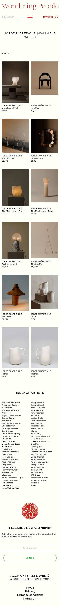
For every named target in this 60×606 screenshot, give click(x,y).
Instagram (30, 599)
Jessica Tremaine (10, 480)
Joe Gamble (7, 483)
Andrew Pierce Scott (11, 410)
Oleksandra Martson (40, 441)
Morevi (34, 431)
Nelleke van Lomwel (40, 436)
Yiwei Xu (35, 483)
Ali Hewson (7, 408)
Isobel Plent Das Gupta (13, 477)
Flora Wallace (8, 457)
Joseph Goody (38, 405)
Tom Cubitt (36, 470)
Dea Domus (7, 431)
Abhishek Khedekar (11, 402)
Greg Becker (7, 465)
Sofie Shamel (37, 457)
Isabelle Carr (8, 472)
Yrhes (33, 485)
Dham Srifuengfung (11, 433)
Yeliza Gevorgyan (39, 480)
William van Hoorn (39, 477)
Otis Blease (36, 444)
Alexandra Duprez (10, 405)
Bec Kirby (6, 421)
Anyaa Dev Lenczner (11, 415)
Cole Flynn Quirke (10, 428)
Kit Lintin (35, 415)
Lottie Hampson (38, 421)
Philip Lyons (36, 446)
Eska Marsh (7, 454)
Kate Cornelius (38, 408)
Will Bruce (35, 475)
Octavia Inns (37, 439)
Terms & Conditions (30, 595)
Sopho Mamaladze (40, 462)
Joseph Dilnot (37, 402)
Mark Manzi (36, 423)
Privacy (30, 591)
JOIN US (30, 558)
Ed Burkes (6, 439)
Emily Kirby (7, 449)
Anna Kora (7, 413)
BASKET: (50, 17)
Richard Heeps (38, 449)
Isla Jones (6, 475)
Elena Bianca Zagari (11, 444)
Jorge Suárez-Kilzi (10, 488)
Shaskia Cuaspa (38, 454)
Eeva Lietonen (8, 441)
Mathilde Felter (38, 426)
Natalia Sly (36, 433)
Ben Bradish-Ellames (11, 423)
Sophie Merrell (38, 459)
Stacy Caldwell (38, 465)
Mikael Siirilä (37, 428)
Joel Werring (7, 485)
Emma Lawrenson (10, 452)
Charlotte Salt (8, 426)
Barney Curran (8, 418)
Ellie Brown (7, 446)
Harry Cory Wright (10, 470)
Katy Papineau (37, 413)
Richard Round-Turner (41, 452)
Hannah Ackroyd (9, 467)
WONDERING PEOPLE (26, 579)
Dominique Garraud (11, 436)
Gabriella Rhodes (10, 459)
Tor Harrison (37, 472)
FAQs (30, 588)
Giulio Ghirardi (8, 462)
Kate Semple (37, 410)
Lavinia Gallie (37, 418)
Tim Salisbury (37, 467)
